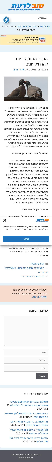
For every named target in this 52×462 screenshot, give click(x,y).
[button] (4, 220)
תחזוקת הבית (37, 263)
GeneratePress (26, 457)
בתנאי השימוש (39, 297)
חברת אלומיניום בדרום (33, 276)
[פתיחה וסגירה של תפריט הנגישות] (6, 20)
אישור (26, 238)
